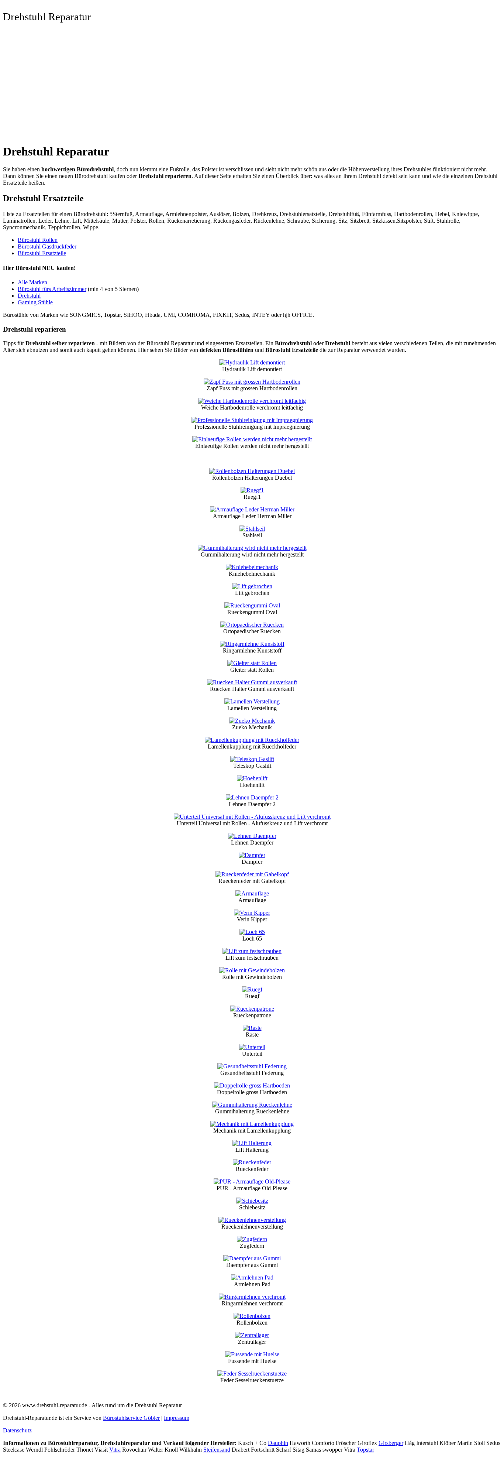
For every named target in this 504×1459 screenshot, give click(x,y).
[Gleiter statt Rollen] (252, 663)
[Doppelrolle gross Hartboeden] (252, 1085)
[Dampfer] (252, 855)
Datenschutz (17, 1430)
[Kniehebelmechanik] (252, 567)
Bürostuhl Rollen (38, 240)
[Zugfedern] (252, 1239)
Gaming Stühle (35, 302)
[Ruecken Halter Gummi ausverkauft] (252, 682)
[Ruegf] (252, 989)
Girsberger (391, 1443)
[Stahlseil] (252, 528)
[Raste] (252, 1028)
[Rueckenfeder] (252, 1162)
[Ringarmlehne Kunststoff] (252, 644)
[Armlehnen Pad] (252, 1277)
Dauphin (278, 1443)
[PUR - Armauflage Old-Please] (252, 1181)
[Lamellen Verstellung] (252, 701)
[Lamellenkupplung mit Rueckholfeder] (252, 740)
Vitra (115, 1449)
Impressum (176, 1418)
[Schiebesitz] (252, 1201)
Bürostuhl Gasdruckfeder (47, 246)
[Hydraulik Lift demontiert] (252, 362)
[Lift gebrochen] (252, 586)
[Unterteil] (252, 1047)
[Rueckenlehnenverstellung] (252, 1220)
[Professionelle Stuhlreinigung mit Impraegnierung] (252, 420)
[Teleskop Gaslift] (252, 759)
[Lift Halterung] (252, 1143)
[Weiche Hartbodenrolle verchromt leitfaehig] (252, 401)
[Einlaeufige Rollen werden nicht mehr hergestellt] (252, 439)
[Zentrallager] (252, 1335)
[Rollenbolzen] (252, 1316)
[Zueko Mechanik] (252, 720)
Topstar (365, 1449)
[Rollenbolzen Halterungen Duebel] (252, 471)
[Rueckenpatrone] (252, 1009)
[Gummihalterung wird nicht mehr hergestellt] (252, 548)
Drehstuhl (29, 295)
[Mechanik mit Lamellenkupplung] (252, 1124)
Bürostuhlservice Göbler (131, 1418)
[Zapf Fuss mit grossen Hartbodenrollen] (252, 382)
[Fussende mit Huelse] (252, 1354)
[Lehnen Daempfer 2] (252, 797)
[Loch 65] (252, 932)
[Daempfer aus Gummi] (252, 1258)
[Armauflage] (252, 893)
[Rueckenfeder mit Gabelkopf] (252, 874)
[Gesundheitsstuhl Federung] (252, 1066)
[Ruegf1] (252, 490)
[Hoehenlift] (252, 778)
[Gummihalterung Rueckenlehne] (252, 1105)
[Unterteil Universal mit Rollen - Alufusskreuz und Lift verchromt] (252, 817)
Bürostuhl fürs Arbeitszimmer (52, 289)
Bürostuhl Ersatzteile (42, 253)
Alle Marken (32, 282)
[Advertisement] (252, 85)
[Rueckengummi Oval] (252, 605)
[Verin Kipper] (252, 913)
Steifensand (216, 1449)
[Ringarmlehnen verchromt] (252, 1297)
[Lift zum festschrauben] (252, 951)
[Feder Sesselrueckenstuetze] (252, 1373)
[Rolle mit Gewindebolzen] (252, 970)
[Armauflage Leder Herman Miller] (252, 509)
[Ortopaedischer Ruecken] (252, 624)
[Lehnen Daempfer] (252, 836)
